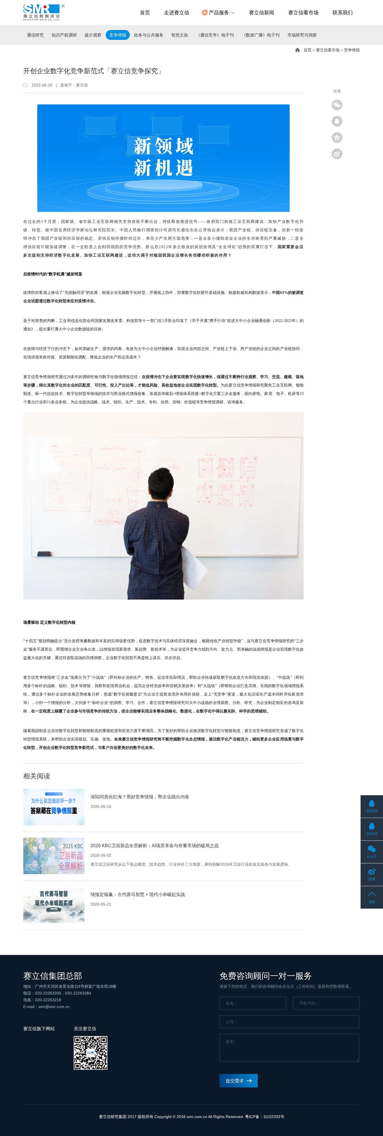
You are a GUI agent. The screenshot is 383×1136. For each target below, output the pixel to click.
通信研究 (35, 35)
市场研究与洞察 (302, 35)
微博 (371, 879)
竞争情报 (117, 35)
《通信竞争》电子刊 (215, 35)
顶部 (371, 902)
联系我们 (343, 12)
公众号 (372, 856)
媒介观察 (93, 35)
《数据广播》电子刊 (261, 35)
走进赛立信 (176, 12)
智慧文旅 (179, 35)
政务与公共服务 (148, 35)
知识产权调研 (64, 35)
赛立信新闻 (261, 12)
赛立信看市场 (303, 12)
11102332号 (273, 1116)
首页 (145, 12)
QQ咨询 (372, 811)
